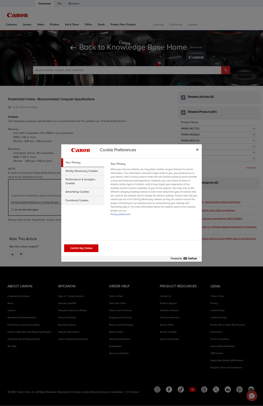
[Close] (197, 149)
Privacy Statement (120, 214)
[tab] (82, 162)
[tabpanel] (154, 190)
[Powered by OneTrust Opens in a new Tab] (185, 259)
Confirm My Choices (81, 248)
